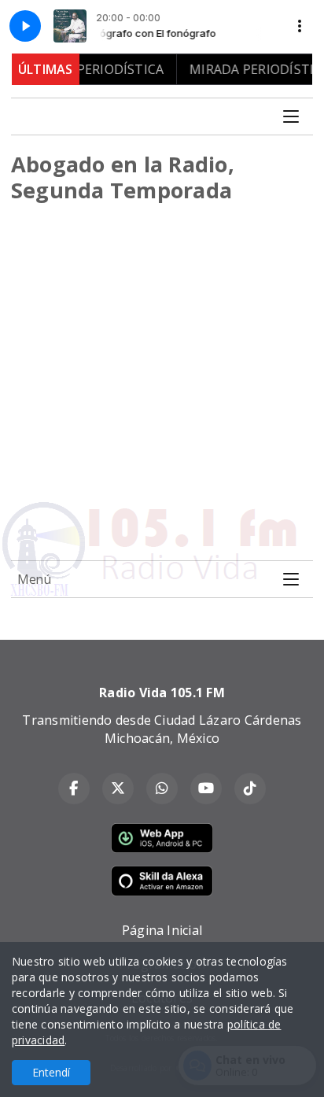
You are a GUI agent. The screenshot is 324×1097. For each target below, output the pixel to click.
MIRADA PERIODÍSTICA (87, 69)
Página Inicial (162, 930)
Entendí (51, 1072)
